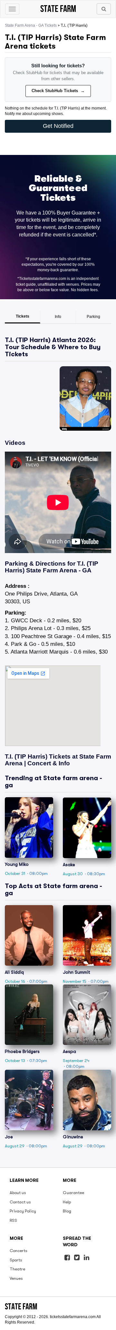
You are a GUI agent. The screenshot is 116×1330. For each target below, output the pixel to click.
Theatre (17, 1269)
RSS (13, 1220)
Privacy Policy (23, 1211)
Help (67, 1202)
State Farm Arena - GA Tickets (31, 25)
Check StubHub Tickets (58, 90)
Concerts (18, 1250)
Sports (16, 1260)
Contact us (20, 1202)
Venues (16, 1278)
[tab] (22, 317)
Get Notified (58, 126)
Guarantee (73, 1192)
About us (18, 1192)
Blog (67, 1211)
